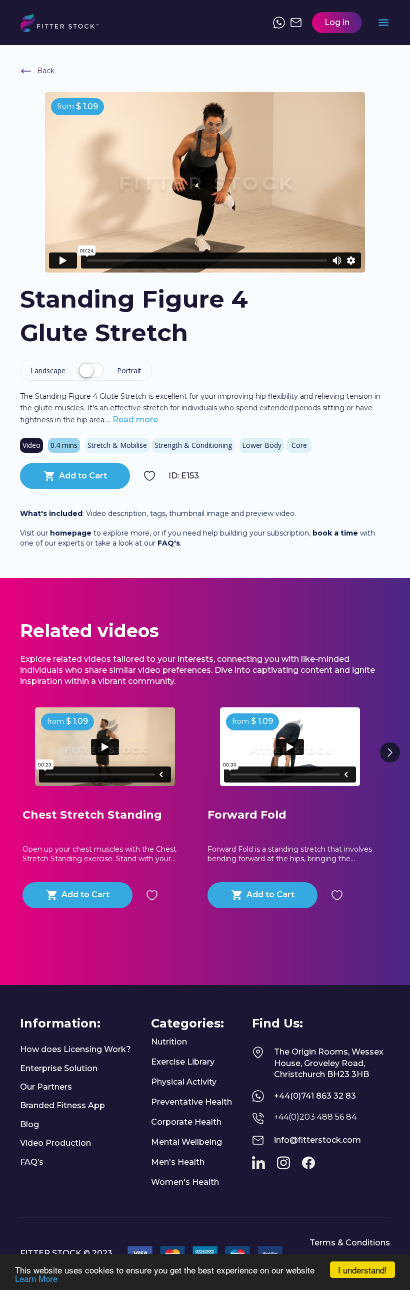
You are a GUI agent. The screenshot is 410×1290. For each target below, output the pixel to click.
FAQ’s (32, 1162)
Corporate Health (186, 1122)
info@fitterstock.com (317, 1140)
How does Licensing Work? (75, 1049)
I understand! (362, 1269)
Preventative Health (191, 1102)
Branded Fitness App (62, 1105)
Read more (134, 419)
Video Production (55, 1143)
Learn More (36, 1278)
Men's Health (177, 1162)
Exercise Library (182, 1062)
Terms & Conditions (350, 1242)
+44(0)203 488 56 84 (315, 1117)
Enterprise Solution (59, 1068)
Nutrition (169, 1042)
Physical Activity (183, 1082)
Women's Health (185, 1182)
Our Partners (46, 1087)
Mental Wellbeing (186, 1142)
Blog (29, 1124)
